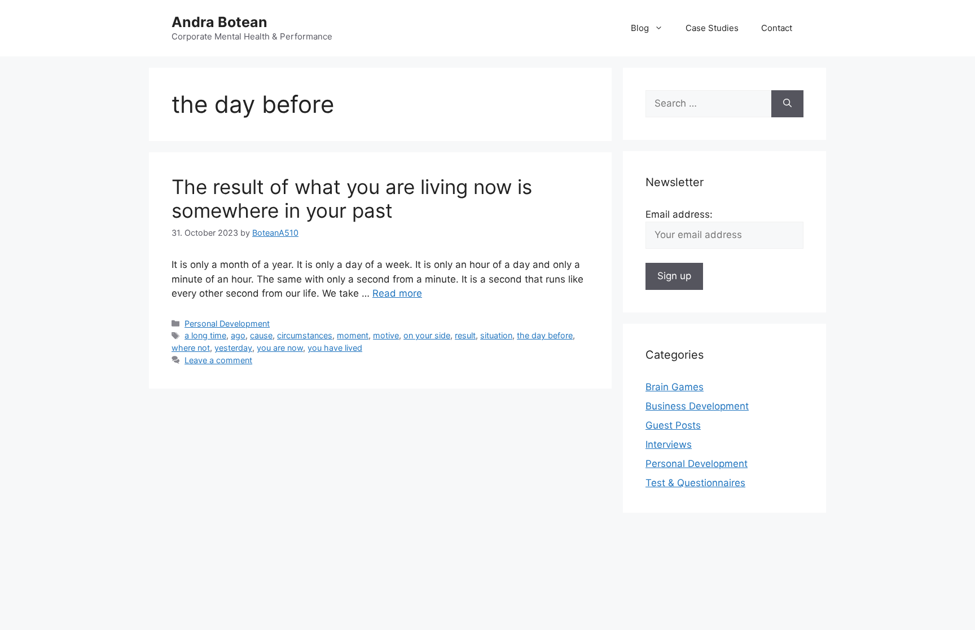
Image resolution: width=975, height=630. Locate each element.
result (465, 335)
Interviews (668, 444)
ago (238, 335)
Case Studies (712, 28)
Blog (640, 28)
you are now (280, 348)
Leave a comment (218, 360)
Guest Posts (673, 425)
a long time (205, 335)
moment (352, 335)
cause (261, 335)
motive (386, 335)
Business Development (697, 406)
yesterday (233, 348)
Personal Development (227, 323)
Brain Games (674, 387)
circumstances (304, 335)
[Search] (787, 103)
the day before (545, 335)
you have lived (335, 348)
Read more (397, 293)
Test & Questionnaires (695, 482)
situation (496, 335)
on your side (426, 335)
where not (191, 348)
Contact (776, 28)
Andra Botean (219, 22)
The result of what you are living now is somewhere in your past (352, 198)
